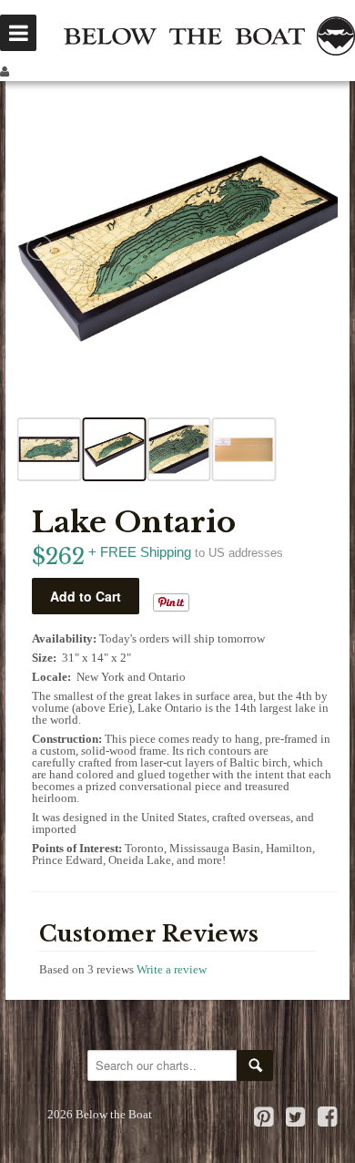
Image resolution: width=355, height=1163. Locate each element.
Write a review (172, 969)
